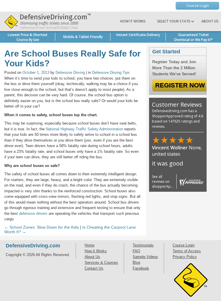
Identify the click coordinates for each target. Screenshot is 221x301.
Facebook (141, 268)
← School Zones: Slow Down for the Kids (41, 227)
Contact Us (94, 268)
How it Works (133, 21)
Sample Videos (145, 257)
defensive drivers (33, 213)
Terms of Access (187, 251)
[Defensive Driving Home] (46, 21)
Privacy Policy (185, 257)
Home (89, 245)
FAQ (136, 251)
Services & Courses (101, 262)
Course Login (197, 5)
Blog (136, 262)
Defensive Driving (70, 72)
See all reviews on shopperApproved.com (171, 181)
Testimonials (143, 245)
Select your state (174, 21)
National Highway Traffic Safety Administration (84, 129)
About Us (209, 21)
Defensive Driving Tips (111, 72)
